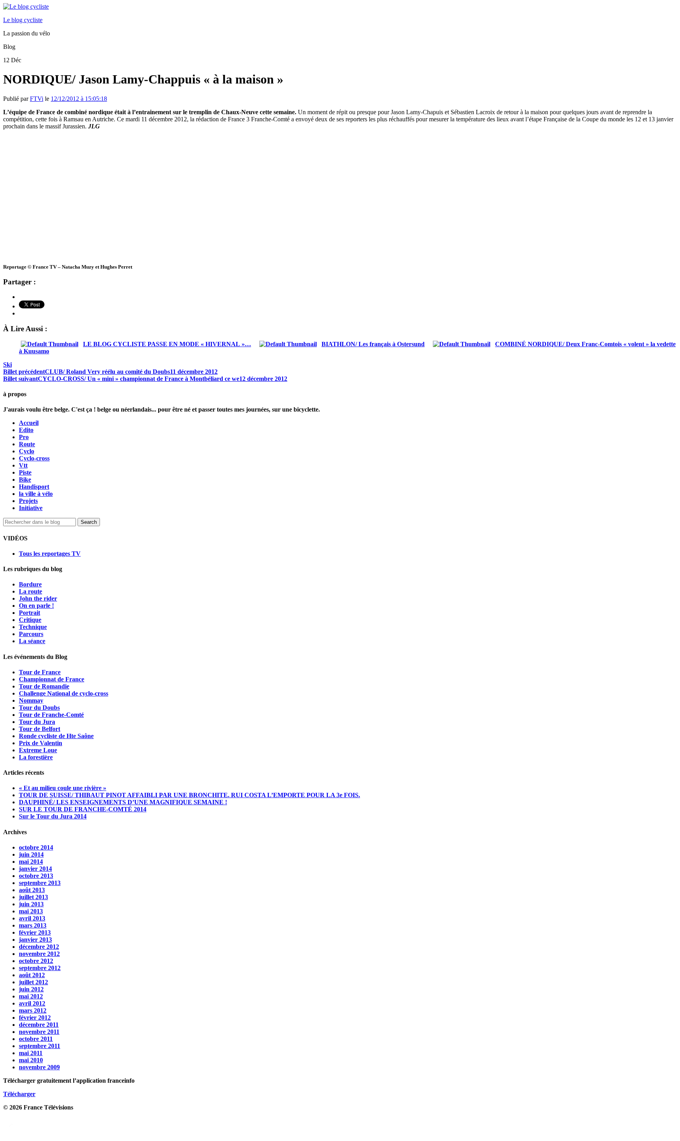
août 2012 (32, 975)
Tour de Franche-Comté (51, 714)
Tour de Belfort (39, 728)
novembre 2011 (39, 1031)
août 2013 (32, 890)
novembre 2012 (39, 953)
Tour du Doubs (39, 707)
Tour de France (40, 672)
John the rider (38, 598)
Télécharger (19, 1094)
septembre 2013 (40, 882)
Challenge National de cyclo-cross (63, 693)
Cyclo (26, 451)
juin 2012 (31, 989)
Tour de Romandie (44, 686)
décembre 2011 (39, 1024)
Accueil (29, 422)
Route (27, 444)
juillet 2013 (33, 897)
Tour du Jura (37, 721)
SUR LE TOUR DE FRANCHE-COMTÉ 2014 (82, 809)
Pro (24, 437)
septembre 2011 (39, 1046)
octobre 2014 (36, 847)
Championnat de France (51, 679)
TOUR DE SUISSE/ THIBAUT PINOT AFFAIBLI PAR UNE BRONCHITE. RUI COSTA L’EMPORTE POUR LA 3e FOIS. (189, 795)
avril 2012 (32, 1003)
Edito (26, 430)
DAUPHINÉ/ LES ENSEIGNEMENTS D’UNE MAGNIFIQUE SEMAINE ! (123, 802)
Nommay (31, 700)
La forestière (36, 757)
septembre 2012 (40, 968)
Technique (33, 626)
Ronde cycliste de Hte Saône (56, 736)
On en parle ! (36, 605)
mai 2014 (31, 861)
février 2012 (35, 1017)
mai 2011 (30, 1053)
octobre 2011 (36, 1038)
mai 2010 (31, 1060)
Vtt (23, 465)
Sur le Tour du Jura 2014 (53, 816)
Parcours (31, 634)
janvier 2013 (35, 939)
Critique (30, 619)
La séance (32, 641)
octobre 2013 (36, 875)
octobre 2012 (36, 960)
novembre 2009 (39, 1067)
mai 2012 (31, 996)
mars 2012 (32, 1010)
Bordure (30, 584)
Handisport (34, 486)
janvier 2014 (35, 868)
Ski (7, 364)
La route (30, 591)
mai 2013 (31, 911)
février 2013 (35, 932)
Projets (28, 500)
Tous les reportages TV (50, 553)
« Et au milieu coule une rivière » (62, 788)
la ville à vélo (36, 493)
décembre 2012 (39, 946)
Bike (25, 479)
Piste (25, 472)
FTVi (36, 98)
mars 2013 (32, 925)
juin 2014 (31, 854)
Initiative (30, 508)
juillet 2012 (33, 982)
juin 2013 (31, 904)
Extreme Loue (38, 750)
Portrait (29, 612)
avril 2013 (32, 918)
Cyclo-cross (34, 458)
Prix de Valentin (40, 743)
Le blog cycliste (22, 20)
